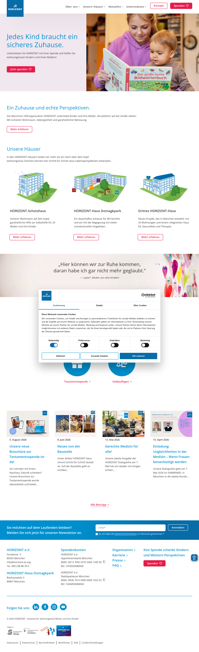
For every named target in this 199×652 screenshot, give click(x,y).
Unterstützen (135, 7)
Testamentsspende (76, 381)
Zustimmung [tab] (59, 305)
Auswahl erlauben (99, 356)
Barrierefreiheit (47, 642)
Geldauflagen (120, 381)
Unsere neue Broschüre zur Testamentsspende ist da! (26, 454)
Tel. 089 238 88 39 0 (18, 566)
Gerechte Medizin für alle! (121, 449)
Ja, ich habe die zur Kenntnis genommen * (131, 533)
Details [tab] (99, 305)
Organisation (122, 550)
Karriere (118, 555)
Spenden (152, 563)
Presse (117, 560)
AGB (76, 642)
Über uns (72, 7)
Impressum (12, 642)
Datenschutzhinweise (126, 533)
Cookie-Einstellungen (92, 642)
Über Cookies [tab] (140, 305)
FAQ (115, 565)
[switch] (84, 345)
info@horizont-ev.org (19, 562)
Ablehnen (60, 356)
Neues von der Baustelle (68, 449)
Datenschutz (28, 642)
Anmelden (178, 527)
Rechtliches (64, 642)
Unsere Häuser (93, 7)
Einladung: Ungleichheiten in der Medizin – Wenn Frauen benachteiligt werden (171, 454)
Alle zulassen (138, 356)
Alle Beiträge (98, 504)
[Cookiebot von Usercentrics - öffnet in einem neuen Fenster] (145, 295)
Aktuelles (115, 7)
